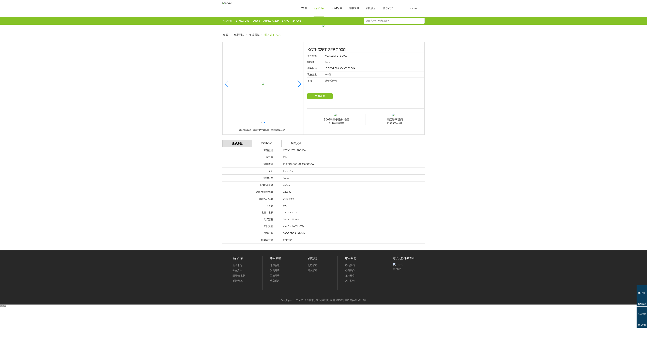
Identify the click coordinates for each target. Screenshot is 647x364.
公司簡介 (350, 270)
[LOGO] (227, 3)
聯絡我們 (350, 265)
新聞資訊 (371, 8)
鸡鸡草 (3, 306)
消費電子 (275, 270)
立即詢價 (320, 96)
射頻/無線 (238, 280)
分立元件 (237, 270)
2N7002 (296, 20)
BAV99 (285, 20)
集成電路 (254, 34)
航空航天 (275, 280)
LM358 (256, 20)
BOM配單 (336, 8)
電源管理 (275, 265)
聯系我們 (388, 8)
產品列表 (319, 8)
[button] (261, 122)
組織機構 (350, 275)
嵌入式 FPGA (272, 34)
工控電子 (275, 275)
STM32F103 (242, 20)
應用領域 (353, 8)
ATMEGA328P (271, 20)
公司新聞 (312, 265)
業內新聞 (312, 270)
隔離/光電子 (239, 275)
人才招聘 (350, 280)
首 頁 (304, 8)
